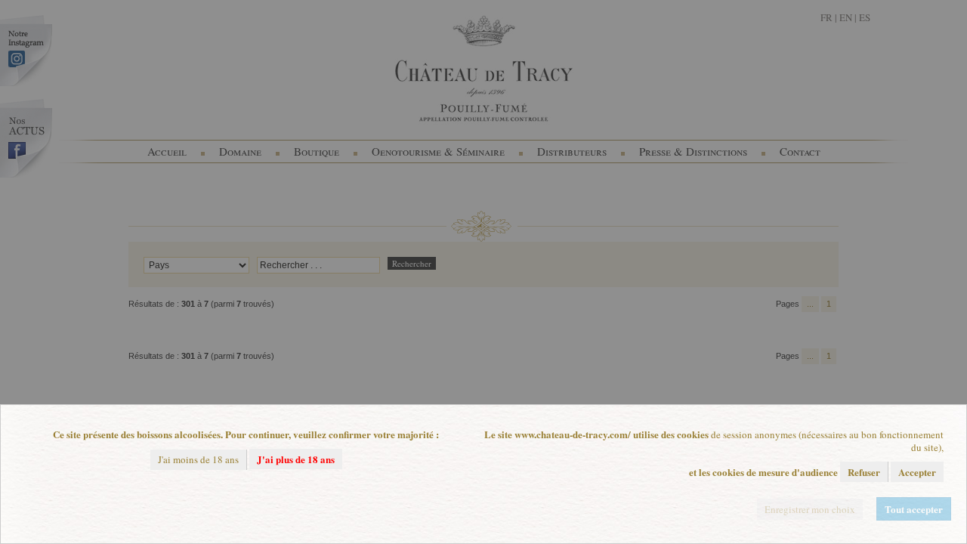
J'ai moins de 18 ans (198, 459)
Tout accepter (914, 509)
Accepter (917, 472)
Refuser (864, 472)
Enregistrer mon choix (810, 509)
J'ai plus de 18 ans (296, 459)
